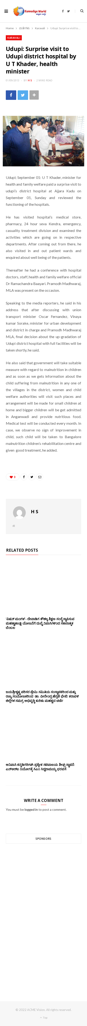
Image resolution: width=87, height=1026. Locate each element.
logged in (31, 809)
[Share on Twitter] (23, 95)
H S (30, 80)
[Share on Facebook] (11, 95)
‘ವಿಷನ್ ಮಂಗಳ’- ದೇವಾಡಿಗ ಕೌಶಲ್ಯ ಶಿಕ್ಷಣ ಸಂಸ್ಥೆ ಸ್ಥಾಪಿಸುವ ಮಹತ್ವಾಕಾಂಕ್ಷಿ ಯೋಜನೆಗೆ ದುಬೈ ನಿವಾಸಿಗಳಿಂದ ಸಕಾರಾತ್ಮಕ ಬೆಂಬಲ (40, 623)
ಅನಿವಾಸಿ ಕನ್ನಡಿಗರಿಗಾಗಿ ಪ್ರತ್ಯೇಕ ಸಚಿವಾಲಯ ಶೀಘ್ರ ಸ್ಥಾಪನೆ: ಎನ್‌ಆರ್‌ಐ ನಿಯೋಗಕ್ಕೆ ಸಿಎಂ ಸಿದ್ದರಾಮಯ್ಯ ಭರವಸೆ (40, 766)
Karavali (13, 37)
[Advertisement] (43, 914)
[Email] (39, 476)
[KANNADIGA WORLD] (29, 11)
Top (44, 1017)
